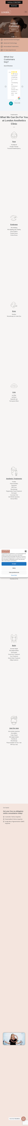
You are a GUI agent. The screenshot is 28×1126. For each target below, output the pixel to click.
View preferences (14, 572)
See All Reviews (8, 66)
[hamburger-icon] (26, 12)
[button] (25, 551)
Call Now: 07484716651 (14, 2)
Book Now (14, 6)
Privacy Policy (14, 575)
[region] (14, 27)
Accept (14, 564)
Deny (14, 568)
